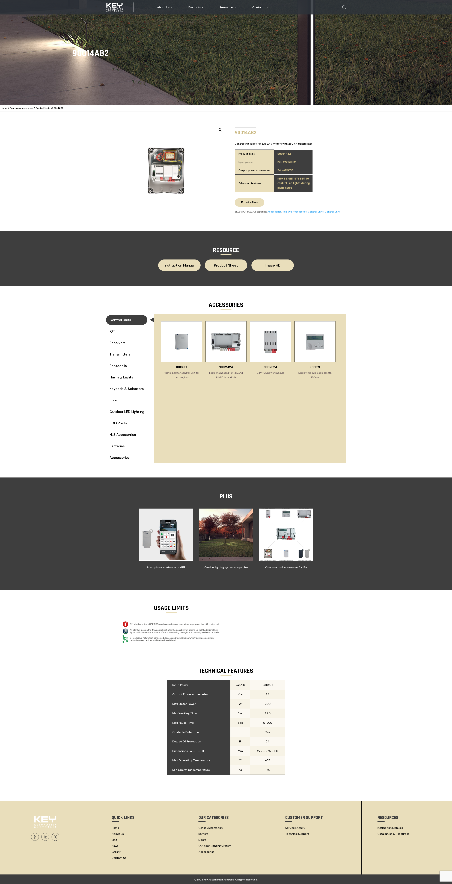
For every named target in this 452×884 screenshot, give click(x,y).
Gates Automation (210, 828)
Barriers (203, 834)
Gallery (116, 852)
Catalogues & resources (393, 834)
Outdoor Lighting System (214, 846)
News (115, 846)
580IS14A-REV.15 (179, 275)
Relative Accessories (21, 108)
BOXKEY (181, 367)
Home (4, 108)
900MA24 (226, 367)
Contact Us (119, 858)
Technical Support (297, 834)
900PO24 (270, 367)
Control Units (43, 108)
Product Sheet (226, 265)
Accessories (274, 211)
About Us (118, 834)
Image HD (273, 265)
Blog (114, 840)
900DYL (315, 367)
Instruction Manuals (390, 828)
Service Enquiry (295, 828)
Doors (202, 840)
